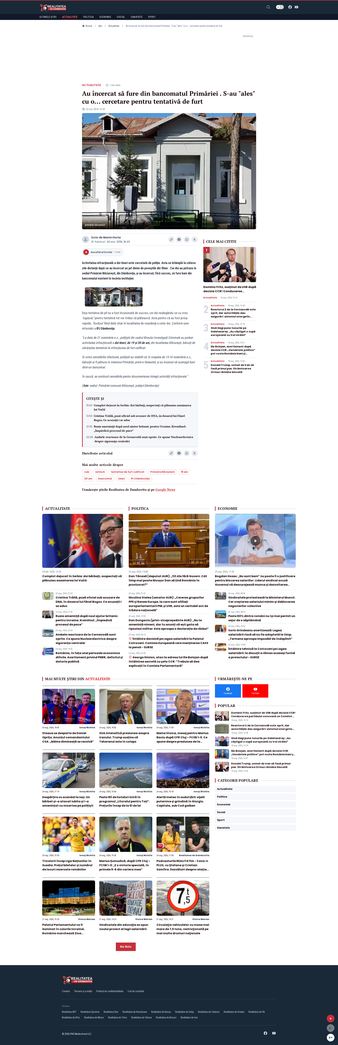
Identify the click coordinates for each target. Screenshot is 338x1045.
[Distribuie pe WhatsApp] (187, 239)
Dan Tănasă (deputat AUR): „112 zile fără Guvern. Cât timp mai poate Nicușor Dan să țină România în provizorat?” (168, 580)
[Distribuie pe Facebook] (179, 239)
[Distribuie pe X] (194, 239)
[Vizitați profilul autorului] (85, 239)
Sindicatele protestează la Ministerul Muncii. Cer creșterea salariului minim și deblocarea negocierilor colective (261, 602)
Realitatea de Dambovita (194, 855)
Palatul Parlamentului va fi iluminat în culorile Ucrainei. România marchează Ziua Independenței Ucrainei (63, 931)
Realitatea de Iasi (189, 1017)
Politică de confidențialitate (109, 991)
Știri (100, 26)
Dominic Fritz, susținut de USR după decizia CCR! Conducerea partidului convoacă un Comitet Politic (229, 293)
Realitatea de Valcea (141, 1017)
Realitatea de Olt (257, 1011)
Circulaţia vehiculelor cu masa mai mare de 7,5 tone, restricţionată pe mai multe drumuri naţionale (183, 929)
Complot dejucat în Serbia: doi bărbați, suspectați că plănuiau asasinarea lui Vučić (142, 407)
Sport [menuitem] (152, 17)
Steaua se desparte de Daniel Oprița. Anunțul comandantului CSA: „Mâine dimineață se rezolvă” (68, 737)
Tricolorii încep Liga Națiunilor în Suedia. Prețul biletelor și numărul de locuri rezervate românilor (67, 865)
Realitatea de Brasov (166, 1017)
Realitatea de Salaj (184, 1011)
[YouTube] (296, 7)
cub (86, 472)
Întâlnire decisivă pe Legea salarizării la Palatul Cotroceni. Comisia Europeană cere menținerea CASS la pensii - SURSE (168, 643)
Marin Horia (112, 237)
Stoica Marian (86, 919)
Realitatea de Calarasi (209, 1011)
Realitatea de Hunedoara (135, 1011)
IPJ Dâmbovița (140, 478)
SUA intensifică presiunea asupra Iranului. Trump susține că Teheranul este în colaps (124, 737)
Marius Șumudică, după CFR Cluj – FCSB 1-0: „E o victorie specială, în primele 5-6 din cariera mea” (124, 865)
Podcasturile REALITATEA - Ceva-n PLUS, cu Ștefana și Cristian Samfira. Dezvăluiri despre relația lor (182, 867)
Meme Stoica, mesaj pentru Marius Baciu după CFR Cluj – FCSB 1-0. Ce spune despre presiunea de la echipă (182, 739)
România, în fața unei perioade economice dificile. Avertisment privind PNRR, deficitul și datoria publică (89, 657)
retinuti (100, 472)
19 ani (184, 472)
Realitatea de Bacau (161, 1011)
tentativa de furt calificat (127, 472)
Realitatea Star (111, 1011)
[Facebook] (290, 7)
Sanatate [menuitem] (137, 17)
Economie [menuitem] (105, 17)
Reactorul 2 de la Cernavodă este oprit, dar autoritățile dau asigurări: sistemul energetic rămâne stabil (233, 315)
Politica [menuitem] (88, 17)
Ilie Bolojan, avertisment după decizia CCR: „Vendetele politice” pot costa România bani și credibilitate (233, 352)
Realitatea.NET (69, 1011)
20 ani (88, 478)
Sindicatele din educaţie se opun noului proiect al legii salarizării (123, 927)
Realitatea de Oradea (234, 1011)
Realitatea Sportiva (90, 1011)
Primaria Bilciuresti (162, 472)
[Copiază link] (171, 239)
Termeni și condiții (83, 991)
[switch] (280, 7)
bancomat (105, 478)
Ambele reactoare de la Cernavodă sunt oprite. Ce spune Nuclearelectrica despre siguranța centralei (144, 439)
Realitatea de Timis (117, 1017)
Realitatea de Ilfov (71, 1017)
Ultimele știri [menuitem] (48, 17)
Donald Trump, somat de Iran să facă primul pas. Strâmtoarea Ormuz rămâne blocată (232, 368)
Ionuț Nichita (87, 727)
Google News (165, 489)
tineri (121, 478)
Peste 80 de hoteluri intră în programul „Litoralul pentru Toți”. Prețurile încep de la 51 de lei (124, 801)
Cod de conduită (136, 991)
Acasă (89, 26)
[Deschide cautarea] (268, 7)
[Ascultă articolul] (330, 1018)
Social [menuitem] (121, 17)
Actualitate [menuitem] (70, 17)
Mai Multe (126, 946)
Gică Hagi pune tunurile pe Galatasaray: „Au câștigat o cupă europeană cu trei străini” (233, 331)
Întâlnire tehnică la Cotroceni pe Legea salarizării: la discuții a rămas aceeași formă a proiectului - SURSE (261, 653)
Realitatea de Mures (94, 1017)
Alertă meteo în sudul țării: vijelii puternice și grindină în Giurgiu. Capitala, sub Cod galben (181, 801)
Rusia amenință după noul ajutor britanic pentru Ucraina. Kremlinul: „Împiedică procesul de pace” (140, 428)
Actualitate (113, 26)
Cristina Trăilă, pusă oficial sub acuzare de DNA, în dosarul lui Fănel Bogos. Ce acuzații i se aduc (139, 418)
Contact (66, 991)
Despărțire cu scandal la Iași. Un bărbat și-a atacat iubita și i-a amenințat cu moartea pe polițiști (67, 801)
